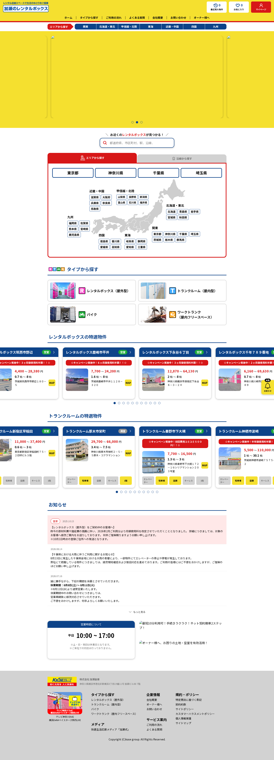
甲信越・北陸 (129, 26)
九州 (215, 26)
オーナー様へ (202, 17)
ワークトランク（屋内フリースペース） (114, 714)
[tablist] (137, 158)
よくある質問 (137, 17)
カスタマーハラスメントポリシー (195, 714)
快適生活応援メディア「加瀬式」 (110, 729)
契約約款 (181, 704)
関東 (85, 26)
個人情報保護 (183, 718)
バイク (95, 709)
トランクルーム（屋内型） (106, 704)
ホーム (68, 17)
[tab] (181, 158)
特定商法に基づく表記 (189, 700)
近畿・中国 (172, 26)
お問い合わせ (178, 17)
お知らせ (267, 386)
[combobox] (137, 143)
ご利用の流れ (114, 17)
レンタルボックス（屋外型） (108, 700)
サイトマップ (183, 723)
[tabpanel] (137, 210)
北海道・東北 (107, 26)
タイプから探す (89, 17)
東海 (150, 26)
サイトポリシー (185, 709)
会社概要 (157, 17)
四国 (194, 26)
